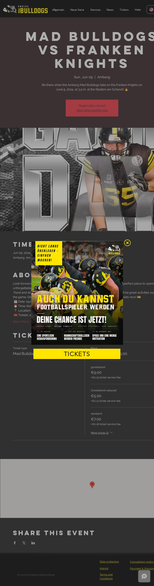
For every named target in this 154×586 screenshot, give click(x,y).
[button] (127, 243)
